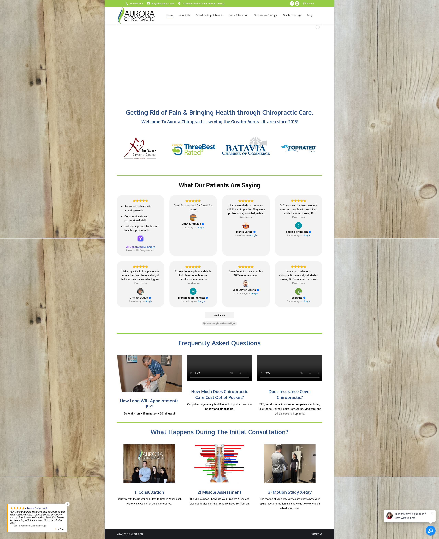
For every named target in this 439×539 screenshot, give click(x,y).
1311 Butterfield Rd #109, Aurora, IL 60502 (203, 3)
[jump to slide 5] (226, 98)
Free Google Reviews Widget (221, 323)
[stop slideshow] (229, 98)
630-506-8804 (136, 3)
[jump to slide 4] (222, 98)
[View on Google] (193, 217)
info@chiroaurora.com (162, 3)
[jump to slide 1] (211, 98)
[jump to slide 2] (215, 98)
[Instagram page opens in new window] (297, 3)
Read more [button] (245, 217)
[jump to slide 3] (218, 98)
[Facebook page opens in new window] (292, 3)
